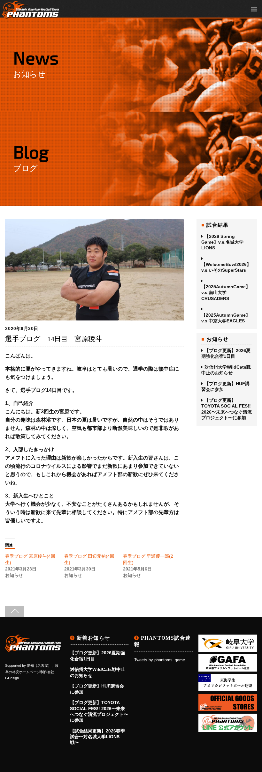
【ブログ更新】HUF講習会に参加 (225, 386)
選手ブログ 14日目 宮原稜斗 (53, 339)
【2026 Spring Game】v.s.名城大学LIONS (222, 242)
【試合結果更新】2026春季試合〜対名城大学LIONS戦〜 (97, 736)
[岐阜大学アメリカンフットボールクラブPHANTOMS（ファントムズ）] (31, 16)
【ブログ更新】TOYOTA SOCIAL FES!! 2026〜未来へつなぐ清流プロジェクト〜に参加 (226, 409)
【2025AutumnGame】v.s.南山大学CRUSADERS (225, 292)
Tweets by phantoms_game (159, 660)
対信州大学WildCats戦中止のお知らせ (226, 369)
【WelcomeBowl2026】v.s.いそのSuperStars (226, 267)
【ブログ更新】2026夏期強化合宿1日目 (225, 353)
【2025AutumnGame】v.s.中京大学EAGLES (225, 317)
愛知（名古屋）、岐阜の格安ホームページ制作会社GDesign (31, 672)
